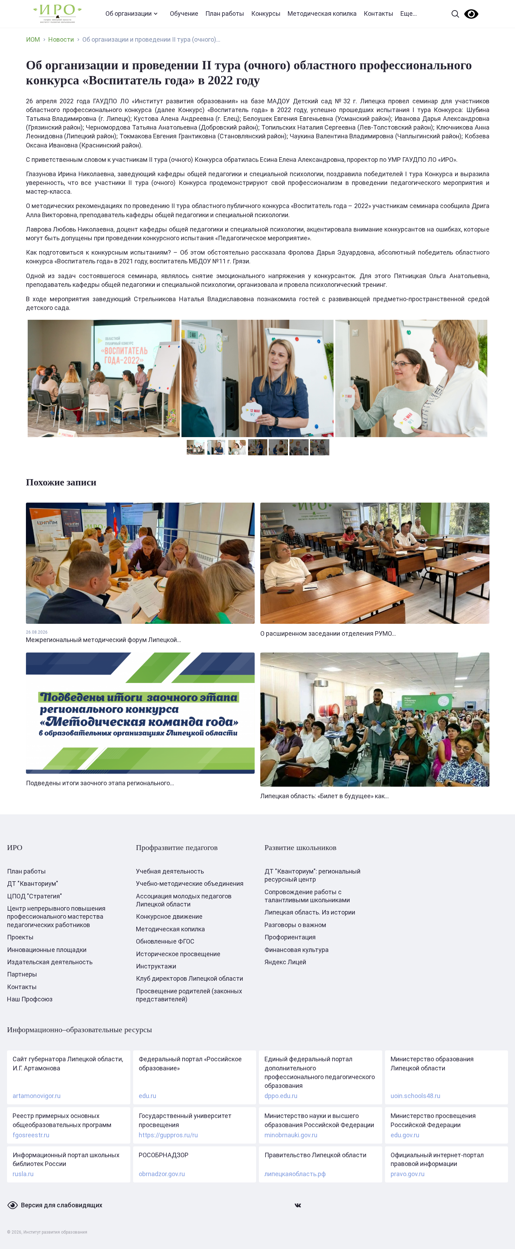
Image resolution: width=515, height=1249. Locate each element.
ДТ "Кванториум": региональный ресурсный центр (312, 875)
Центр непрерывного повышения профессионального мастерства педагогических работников (56, 917)
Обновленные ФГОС (165, 941)
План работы (224, 13)
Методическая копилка (322, 13)
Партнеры (22, 974)
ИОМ (33, 39)
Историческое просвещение (178, 954)
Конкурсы (266, 13)
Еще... (408, 13)
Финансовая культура (297, 949)
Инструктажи (156, 966)
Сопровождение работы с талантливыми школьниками (307, 896)
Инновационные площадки (47, 949)
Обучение (184, 13)
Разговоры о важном (295, 925)
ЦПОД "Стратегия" (34, 896)
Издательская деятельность (49, 962)
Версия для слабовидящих (61, 1205)
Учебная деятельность (170, 871)
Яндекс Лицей (285, 962)
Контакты (378, 13)
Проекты (20, 937)
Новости (61, 39)
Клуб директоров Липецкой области (189, 978)
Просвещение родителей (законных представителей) (189, 995)
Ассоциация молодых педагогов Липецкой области (184, 900)
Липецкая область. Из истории (310, 912)
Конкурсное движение (169, 916)
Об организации (128, 13)
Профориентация (290, 937)
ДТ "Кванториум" (32, 883)
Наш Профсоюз (30, 999)
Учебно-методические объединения (189, 883)
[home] (57, 14)
